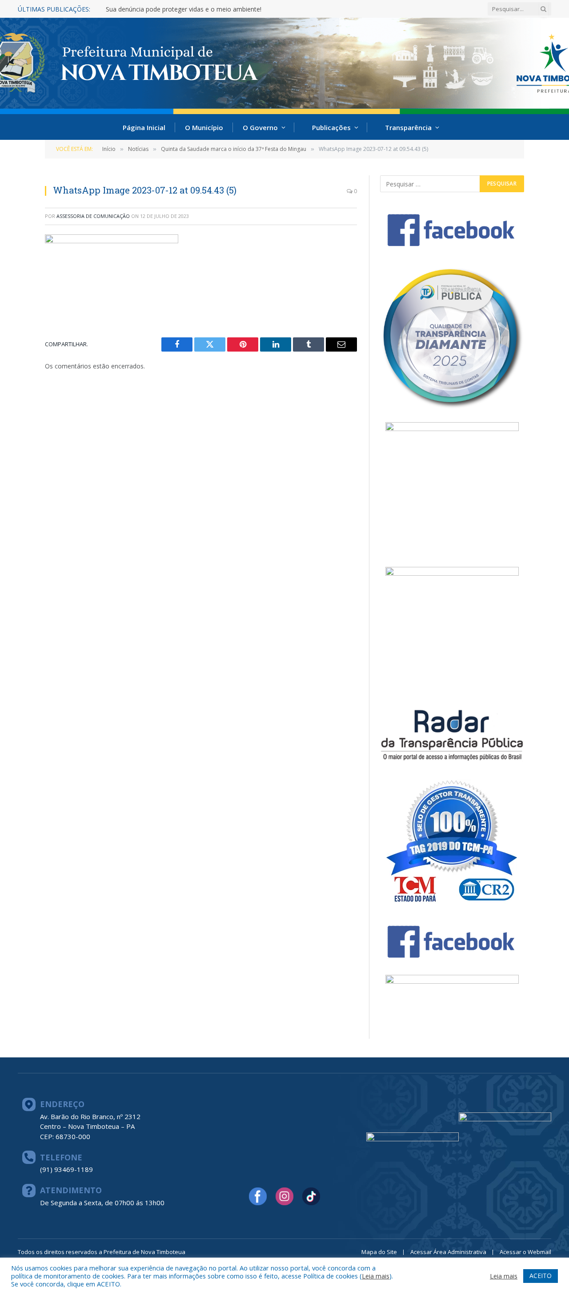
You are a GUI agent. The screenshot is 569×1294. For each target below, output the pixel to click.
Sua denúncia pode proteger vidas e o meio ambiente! (183, 9)
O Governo (260, 127)
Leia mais (375, 1276)
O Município (204, 127)
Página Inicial (144, 127)
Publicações (331, 127)
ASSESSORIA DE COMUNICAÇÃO (93, 216)
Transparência (408, 127)
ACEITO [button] (540, 1275)
